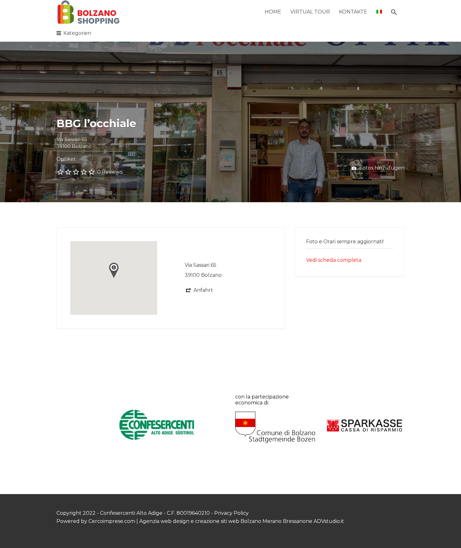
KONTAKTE (353, 12)
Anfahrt (203, 290)
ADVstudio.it (329, 521)
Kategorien (77, 33)
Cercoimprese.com (111, 521)
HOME (273, 12)
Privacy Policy (231, 513)
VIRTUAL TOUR (310, 12)
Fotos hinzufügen (381, 168)
